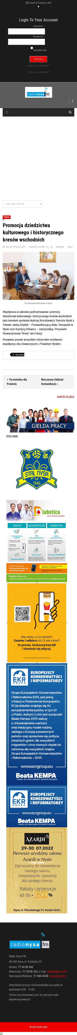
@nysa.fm (60, 976)
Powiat (7, 217)
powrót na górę (65, 396)
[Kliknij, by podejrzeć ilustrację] (38, 276)
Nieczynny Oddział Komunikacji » (52, 382)
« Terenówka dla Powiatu (17, 382)
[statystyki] (38, 1033)
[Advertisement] (38, 158)
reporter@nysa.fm (57, 971)
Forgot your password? (38, 65)
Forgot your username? (38, 72)
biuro (52, 976)
